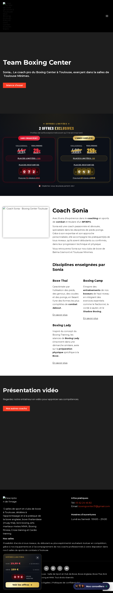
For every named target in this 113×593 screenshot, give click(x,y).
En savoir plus (60, 315)
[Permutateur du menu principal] (107, 16)
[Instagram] (59, 568)
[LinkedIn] (46, 568)
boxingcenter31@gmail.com (94, 506)
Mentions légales (41, 582)
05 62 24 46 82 (83, 502)
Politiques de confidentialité (66, 582)
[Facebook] (53, 568)
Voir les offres (22, 584)
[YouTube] (66, 568)
